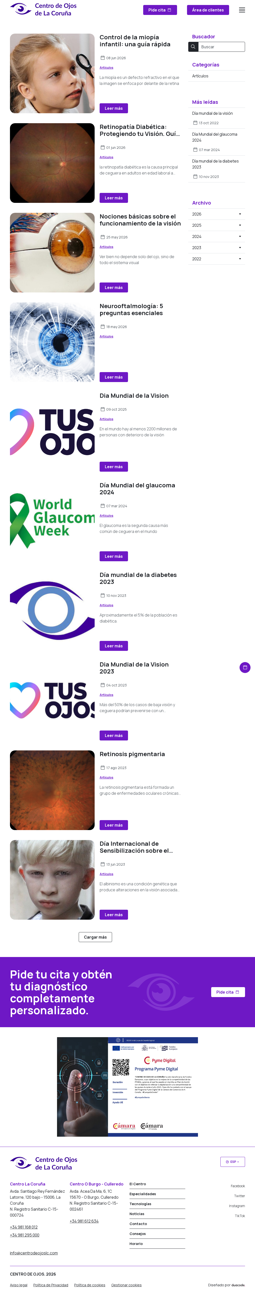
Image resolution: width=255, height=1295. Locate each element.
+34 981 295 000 (24, 1235)
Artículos (106, 67)
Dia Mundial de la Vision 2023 (134, 667)
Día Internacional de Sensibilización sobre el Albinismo (134, 850)
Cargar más (95, 937)
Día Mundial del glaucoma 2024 (137, 488)
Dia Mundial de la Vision (134, 395)
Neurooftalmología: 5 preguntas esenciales (131, 309)
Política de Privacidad (50, 1285)
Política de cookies (89, 1285)
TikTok (240, 1215)
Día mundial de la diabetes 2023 (138, 578)
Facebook (238, 1185)
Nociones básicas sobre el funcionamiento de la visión (140, 219)
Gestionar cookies (126, 1285)
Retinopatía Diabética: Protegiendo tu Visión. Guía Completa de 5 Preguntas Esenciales (140, 137)
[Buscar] (193, 47)
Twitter (239, 1195)
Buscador (203, 36)
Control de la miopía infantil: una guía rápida (135, 40)
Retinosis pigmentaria (132, 754)
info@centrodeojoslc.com (34, 1253)
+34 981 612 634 (84, 1221)
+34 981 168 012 (24, 1227)
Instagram (237, 1205)
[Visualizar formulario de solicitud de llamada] (245, 667)
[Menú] (242, 10)
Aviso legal (18, 1285)
